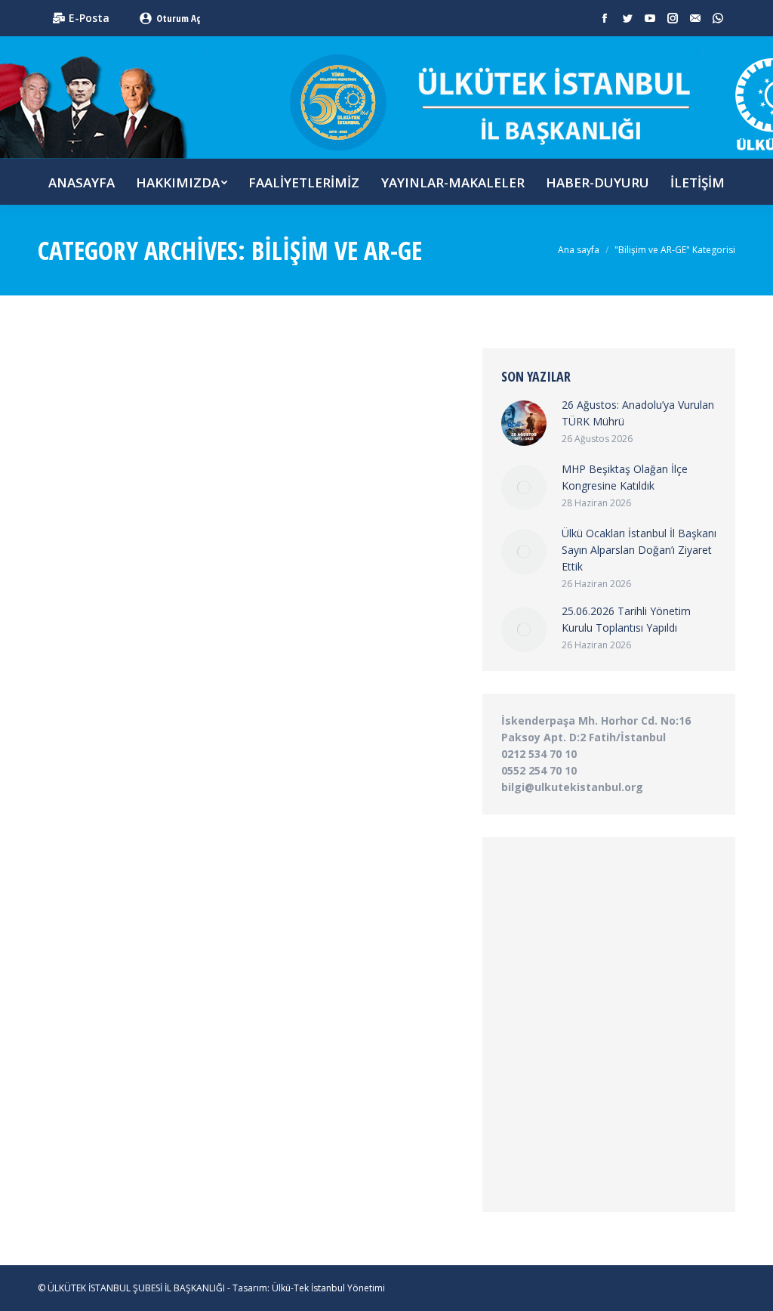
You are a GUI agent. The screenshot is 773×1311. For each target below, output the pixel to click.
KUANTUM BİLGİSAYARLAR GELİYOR (160, 512)
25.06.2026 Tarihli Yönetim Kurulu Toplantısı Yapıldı (626, 619)
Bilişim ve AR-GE (91, 536)
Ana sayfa (578, 249)
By (166, 536)
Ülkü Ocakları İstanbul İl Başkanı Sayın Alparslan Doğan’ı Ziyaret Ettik (639, 550)
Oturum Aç (178, 18)
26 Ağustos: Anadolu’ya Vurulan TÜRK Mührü (638, 412)
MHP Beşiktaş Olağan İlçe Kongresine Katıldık (625, 477)
